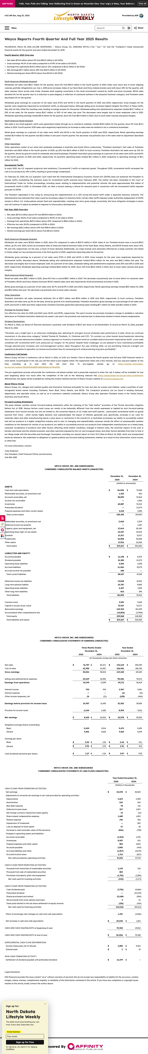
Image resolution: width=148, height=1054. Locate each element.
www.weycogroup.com (113, 379)
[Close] (45, 1004)
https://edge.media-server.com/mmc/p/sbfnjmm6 (120, 375)
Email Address (13, 1032)
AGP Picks (7, 4)
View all (142, 3)
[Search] (123, 28)
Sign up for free (25, 1042)
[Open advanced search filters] (129, 28)
